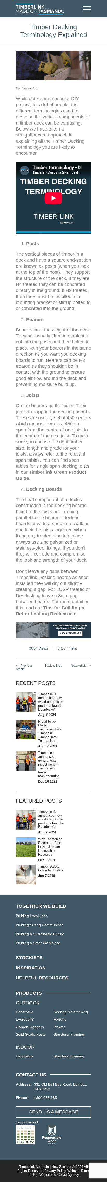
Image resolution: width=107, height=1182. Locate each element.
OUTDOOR (28, 1003)
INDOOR (25, 1047)
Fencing (60, 1019)
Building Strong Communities (39, 925)
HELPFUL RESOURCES (42, 978)
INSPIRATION (31, 967)
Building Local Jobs (32, 916)
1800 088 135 (45, 1097)
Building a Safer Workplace (38, 943)
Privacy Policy (55, 1171)
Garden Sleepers (30, 1027)
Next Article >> (81, 665)
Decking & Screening (71, 1012)
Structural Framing (69, 1034)
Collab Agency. (68, 1175)
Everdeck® (25, 1019)
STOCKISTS (29, 957)
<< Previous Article (24, 667)
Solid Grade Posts (30, 1034)
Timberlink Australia (40, 9)
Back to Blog (53, 665)
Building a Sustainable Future (40, 934)
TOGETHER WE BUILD (41, 906)
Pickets (59, 1027)
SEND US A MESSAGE (53, 1111)
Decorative (25, 1012)
